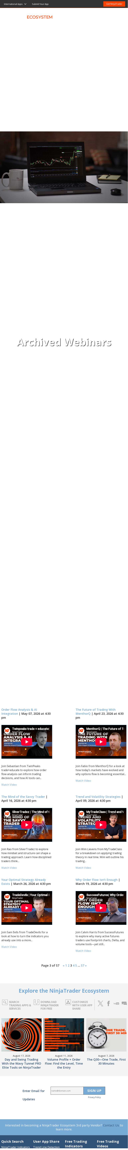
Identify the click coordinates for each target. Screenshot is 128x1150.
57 (82, 965)
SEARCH (120, 14)
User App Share (46, 1141)
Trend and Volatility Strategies (98, 797)
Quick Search (12, 1141)
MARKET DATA (83, 14)
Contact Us (111, 1125)
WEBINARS (105, 14)
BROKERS (63, 14)
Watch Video (9, 784)
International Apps (13, 3)
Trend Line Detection (46, 1147)
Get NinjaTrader (114, 3)
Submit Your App (40, 3)
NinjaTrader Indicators (15, 1147)
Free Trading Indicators (76, 1143)
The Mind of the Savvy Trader (23, 797)
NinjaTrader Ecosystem (29, 15)
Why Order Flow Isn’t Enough (97, 880)
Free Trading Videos (108, 1143)
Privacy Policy (94, 1097)
